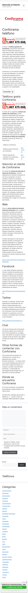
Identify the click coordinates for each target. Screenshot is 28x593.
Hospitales (5, 521)
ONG (3, 544)
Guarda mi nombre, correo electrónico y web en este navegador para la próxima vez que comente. (14, 444)
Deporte (4, 508)
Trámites (4, 569)
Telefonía (5, 564)
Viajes (4, 577)
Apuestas (5, 498)
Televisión (5, 567)
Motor (4, 536)
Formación (5, 516)
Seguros (4, 554)
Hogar (4, 519)
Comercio (5, 501)
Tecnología (5, 562)
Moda (4, 534)
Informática (5, 524)
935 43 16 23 (22, 150)
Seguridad (5, 552)
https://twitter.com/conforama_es (12, 320)
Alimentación (6, 496)
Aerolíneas (5, 493)
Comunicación (6, 503)
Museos (4, 539)
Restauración (6, 547)
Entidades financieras (8, 513)
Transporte (5, 572)
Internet (4, 529)
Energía (4, 511)
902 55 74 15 (22, 157)
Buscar (4, 462)
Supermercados (7, 559)
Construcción (6, 506)
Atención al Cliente (11, 5)
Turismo (4, 575)
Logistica (5, 531)
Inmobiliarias (6, 526)
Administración (6, 491)
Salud (4, 549)
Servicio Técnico (7, 557)
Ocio (3, 541)
